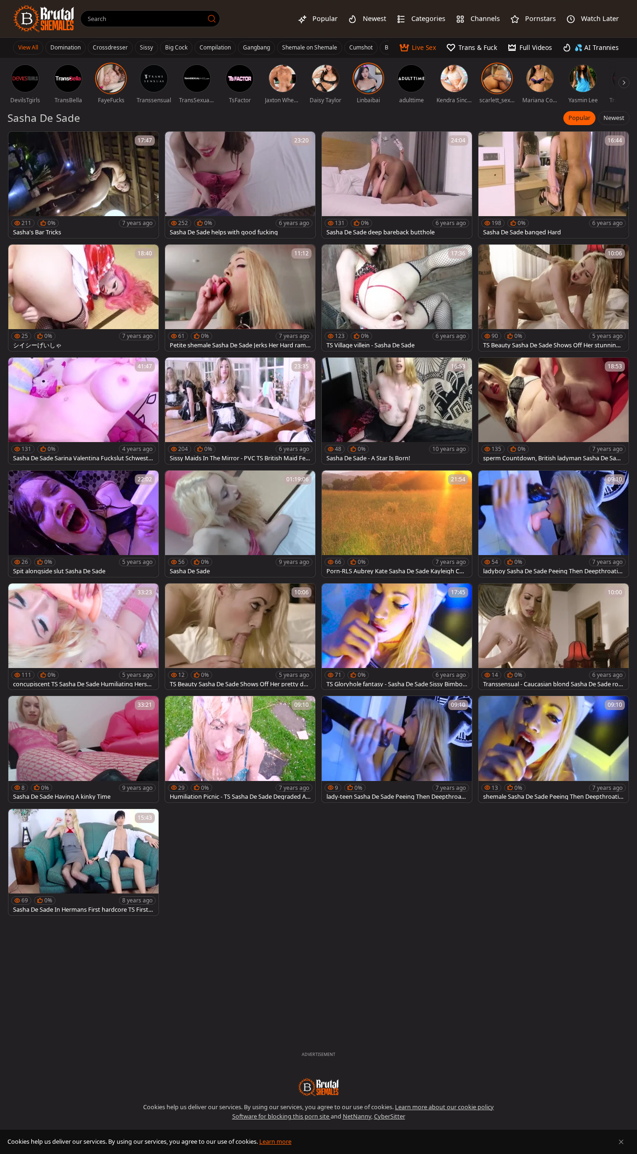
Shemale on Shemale (309, 47)
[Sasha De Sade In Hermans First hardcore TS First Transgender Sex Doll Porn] (83, 862)
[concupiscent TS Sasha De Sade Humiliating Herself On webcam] (83, 637)
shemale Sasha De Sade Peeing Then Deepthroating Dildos (553, 797)
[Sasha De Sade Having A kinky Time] (83, 749)
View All (28, 47)
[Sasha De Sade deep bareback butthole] (397, 185)
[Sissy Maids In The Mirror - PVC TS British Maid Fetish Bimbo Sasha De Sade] (240, 411)
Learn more (275, 1141)
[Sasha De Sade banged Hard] (553, 185)
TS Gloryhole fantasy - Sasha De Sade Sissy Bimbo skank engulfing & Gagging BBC (396, 684)
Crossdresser (110, 47)
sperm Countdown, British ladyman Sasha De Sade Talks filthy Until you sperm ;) (553, 458)
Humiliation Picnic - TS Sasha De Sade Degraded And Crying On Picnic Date (240, 797)
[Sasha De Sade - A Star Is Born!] (397, 411)
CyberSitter (389, 1116)
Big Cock (176, 47)
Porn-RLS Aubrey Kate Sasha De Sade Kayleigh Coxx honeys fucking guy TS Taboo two (396, 571)
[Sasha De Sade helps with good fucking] (240, 185)
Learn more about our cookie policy (444, 1107)
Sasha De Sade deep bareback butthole (380, 232)
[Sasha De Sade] (240, 524)
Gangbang (256, 47)
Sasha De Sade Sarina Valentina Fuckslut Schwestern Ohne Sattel (83, 458)
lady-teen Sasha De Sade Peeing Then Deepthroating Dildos (395, 797)
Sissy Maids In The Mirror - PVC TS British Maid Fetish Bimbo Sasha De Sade (239, 458)
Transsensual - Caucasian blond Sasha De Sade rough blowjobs (552, 684)
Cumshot (361, 47)
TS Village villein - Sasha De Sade (370, 345)
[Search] (212, 19)
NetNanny (357, 1116)
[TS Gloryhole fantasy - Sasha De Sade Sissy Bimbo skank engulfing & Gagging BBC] (397, 637)
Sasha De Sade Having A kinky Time (62, 797)
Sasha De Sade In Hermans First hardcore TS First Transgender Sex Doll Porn (83, 910)
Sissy (146, 47)
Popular (579, 117)
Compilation (215, 47)
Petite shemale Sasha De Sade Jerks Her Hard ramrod (239, 345)
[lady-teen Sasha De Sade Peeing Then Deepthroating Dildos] (397, 749)
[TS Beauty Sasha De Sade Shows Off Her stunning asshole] (553, 298)
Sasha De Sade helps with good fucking (224, 232)
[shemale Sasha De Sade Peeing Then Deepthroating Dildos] (553, 749)
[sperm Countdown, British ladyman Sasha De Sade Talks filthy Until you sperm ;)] (553, 411)
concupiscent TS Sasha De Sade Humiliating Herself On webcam (83, 684)
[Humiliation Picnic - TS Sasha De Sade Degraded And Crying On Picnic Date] (240, 749)
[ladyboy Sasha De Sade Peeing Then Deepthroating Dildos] (553, 524)
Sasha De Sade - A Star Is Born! (368, 458)
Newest (613, 117)
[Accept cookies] (621, 1141)
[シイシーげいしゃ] (83, 298)
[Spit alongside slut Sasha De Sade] (83, 524)
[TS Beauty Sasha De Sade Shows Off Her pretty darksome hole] (240, 637)
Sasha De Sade (190, 571)
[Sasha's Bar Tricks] (83, 185)
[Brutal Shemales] (44, 19)
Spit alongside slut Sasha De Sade (59, 571)
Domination (65, 47)
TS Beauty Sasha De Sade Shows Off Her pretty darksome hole (239, 684)
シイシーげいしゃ (37, 345)
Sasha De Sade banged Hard (522, 232)
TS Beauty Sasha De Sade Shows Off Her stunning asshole (551, 345)
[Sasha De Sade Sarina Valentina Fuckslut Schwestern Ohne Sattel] (83, 411)
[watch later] (19, 142)
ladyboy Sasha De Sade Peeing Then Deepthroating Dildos (552, 571)
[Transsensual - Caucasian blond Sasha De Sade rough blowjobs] (553, 637)
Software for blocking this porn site (281, 1116)
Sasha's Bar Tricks (37, 232)
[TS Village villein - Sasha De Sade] (397, 298)
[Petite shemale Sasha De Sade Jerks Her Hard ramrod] (240, 298)
